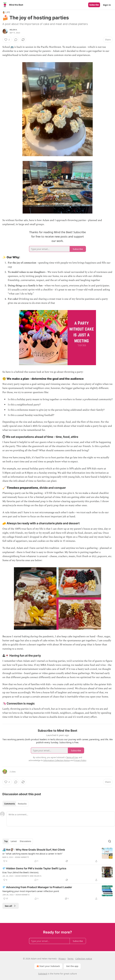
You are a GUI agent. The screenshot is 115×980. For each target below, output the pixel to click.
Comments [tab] (9, 803)
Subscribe (94, 4)
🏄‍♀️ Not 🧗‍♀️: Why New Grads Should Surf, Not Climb (33, 849)
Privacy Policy (80, 760)
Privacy (62, 958)
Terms (70, 958)
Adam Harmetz (22, 857)
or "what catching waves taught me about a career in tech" (32, 853)
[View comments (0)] (16, 40)
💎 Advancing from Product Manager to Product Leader (37, 887)
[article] (57, 855)
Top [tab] (6, 841)
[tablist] (15, 804)
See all (8, 905)
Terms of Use (72, 757)
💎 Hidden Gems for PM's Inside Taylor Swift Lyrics (34, 868)
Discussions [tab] (25, 841)
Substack (42, 973)
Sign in (107, 4)
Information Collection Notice (56, 760)
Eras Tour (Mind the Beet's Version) (20, 872)
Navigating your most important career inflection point (30, 891)
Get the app (72, 966)
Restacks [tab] (22, 803)
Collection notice (83, 958)
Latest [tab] (14, 841)
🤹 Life (6, 12)
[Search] (110, 841)
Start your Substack (49, 966)
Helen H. (13, 30)
